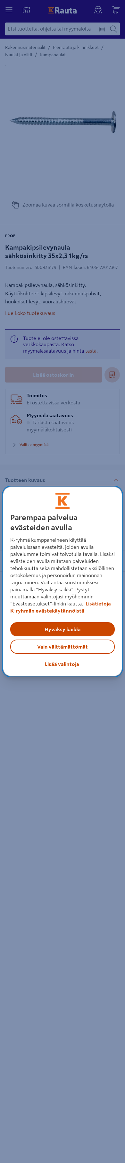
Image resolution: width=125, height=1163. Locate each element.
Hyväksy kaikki (62, 629)
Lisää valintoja (62, 664)
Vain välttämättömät (62, 646)
